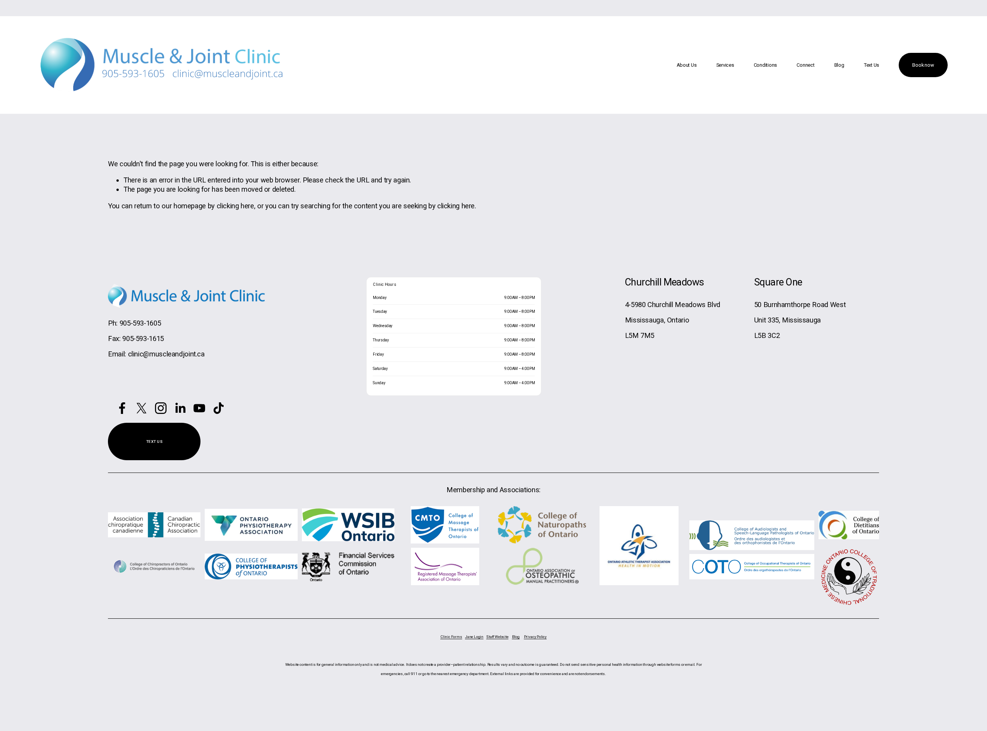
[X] (141, 408)
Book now (923, 65)
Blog (839, 65)
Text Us (871, 65)
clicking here (235, 206)
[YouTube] (199, 408)
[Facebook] (122, 408)
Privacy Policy (535, 637)
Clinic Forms (451, 637)
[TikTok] (218, 408)
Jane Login (474, 637)
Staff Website (497, 637)
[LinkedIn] (180, 408)
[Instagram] (161, 408)
